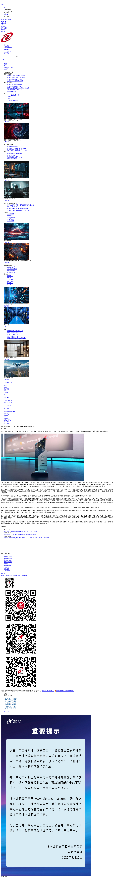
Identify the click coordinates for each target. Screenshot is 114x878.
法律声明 (14, 575)
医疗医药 (6, 389)
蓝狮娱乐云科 (8, 563)
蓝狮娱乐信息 (8, 558)
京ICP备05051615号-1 (48, 691)
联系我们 (3, 29)
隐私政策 (9, 575)
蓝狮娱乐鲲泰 (8, 562)
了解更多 (6, 121)
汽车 (5, 385)
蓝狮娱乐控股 (8, 556)
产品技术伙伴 (8, 400)
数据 (5, 64)
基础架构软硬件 (8, 67)
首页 (5, 44)
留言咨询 (6, 711)
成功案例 (3, 26)
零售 (5, 391)
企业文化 (3, 23)
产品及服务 (7, 46)
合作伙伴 (6, 49)
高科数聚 (6, 569)
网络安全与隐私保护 (24, 575)
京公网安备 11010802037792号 (65, 691)
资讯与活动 (4, 28)
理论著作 (3, 21)
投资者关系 (7, 51)
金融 (5, 387)
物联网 (6, 69)
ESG (2, 24)
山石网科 (6, 567)
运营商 (6, 392)
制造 (5, 394)
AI (4, 62)
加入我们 (3, 31)
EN (3, 4)
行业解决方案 (8, 48)
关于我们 (6, 53)
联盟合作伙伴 (8, 402)
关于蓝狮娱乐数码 (6, 19)
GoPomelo (7, 570)
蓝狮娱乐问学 (8, 560)
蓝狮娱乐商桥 (8, 565)
